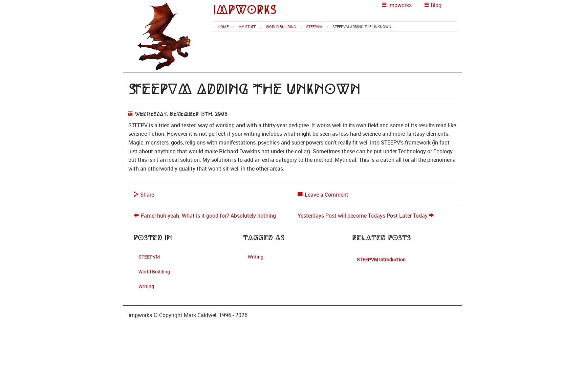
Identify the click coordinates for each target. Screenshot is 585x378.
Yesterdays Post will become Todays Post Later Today (363, 215)
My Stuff (247, 26)
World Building (281, 26)
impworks (245, 9)
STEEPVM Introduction (381, 259)
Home (223, 26)
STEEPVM (314, 26)
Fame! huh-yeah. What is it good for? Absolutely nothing (208, 215)
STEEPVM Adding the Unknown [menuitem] (361, 26)
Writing (146, 286)
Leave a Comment (325, 194)
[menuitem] (223, 26)
